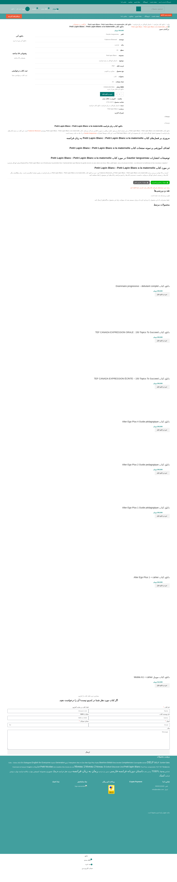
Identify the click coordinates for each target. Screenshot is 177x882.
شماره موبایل (84, 721)
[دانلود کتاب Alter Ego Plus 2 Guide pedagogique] (157, 445)
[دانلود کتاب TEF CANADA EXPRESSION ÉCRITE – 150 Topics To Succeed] (155, 357)
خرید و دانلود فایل (107, 94)
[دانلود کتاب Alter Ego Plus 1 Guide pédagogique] (157, 488)
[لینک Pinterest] (12, 2)
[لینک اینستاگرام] (17, 2)
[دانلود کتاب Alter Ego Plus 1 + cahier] (157, 531)
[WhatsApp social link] (10, 2)
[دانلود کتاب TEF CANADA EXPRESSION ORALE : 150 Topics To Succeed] (155, 311)
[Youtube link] (15, 2)
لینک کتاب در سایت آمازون (80, 707)
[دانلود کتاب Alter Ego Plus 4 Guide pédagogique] (157, 402)
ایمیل (168, 721)
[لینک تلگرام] (7, 2)
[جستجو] (138, 9)
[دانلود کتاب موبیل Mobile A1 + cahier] (149, 608)
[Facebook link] (23, 2)
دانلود (12, 9)
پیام (168, 728)
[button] (162, 294)
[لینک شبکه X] (20, 2)
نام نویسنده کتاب (165, 714)
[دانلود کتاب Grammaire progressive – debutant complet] (155, 223)
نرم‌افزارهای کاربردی (14, 16)
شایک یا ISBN (84, 714)
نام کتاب (167, 707)
